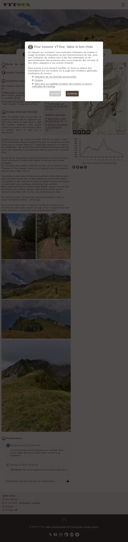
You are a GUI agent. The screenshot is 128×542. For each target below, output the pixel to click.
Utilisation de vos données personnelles (55, 77)
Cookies (39, 80)
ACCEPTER (72, 94)
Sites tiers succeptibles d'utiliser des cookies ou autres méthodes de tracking (62, 85)
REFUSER (55, 94)
